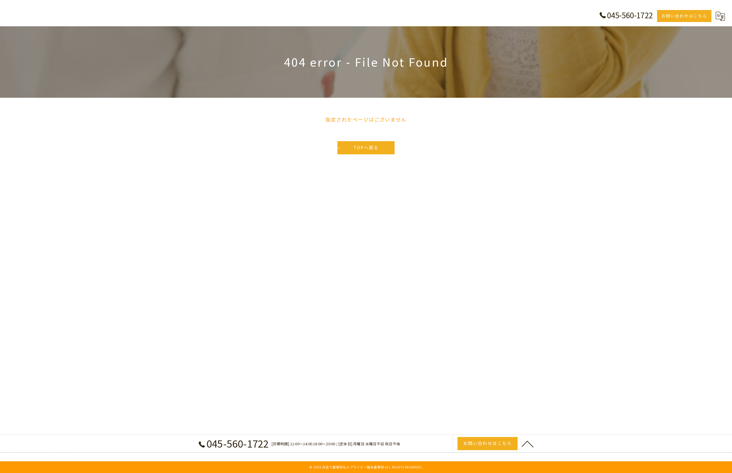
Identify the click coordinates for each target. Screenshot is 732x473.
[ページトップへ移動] (527, 443)
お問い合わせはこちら (684, 16)
